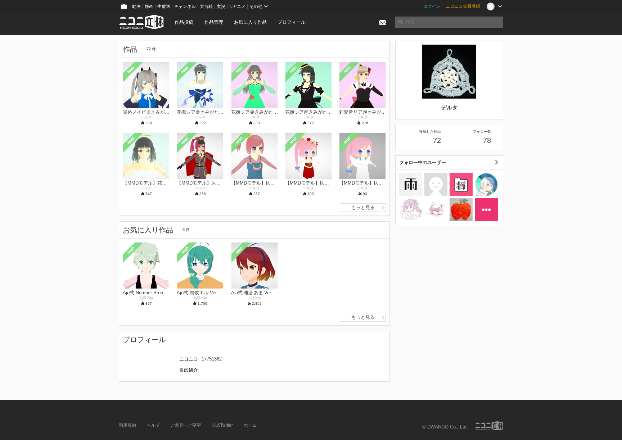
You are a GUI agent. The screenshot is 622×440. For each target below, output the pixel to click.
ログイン (431, 6)
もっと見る (363, 207)
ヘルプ (153, 425)
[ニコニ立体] (489, 425)
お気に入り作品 (250, 22)
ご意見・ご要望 (186, 425)
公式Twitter (222, 425)
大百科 (206, 6)
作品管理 (213, 22)
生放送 (163, 6)
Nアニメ (237, 6)
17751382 (212, 359)
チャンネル (185, 6)
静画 (149, 6)
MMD (131, 69)
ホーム (250, 425)
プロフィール (292, 22)
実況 (221, 6)
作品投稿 (184, 22)
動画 (136, 6)
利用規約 (127, 425)
